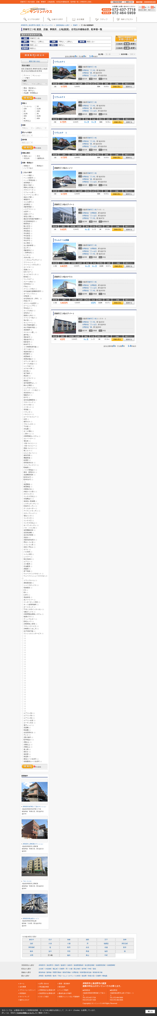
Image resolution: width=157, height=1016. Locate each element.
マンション (36, 75)
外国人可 (28, 301)
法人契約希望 (29, 245)
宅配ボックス (29, 612)
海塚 (68, 939)
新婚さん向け (29, 315)
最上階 (27, 749)
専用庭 (27, 409)
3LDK (39, 116)
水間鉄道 (85, 70)
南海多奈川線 (97, 972)
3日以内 (26, 158)
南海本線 (42, 972)
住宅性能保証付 (30, 221)
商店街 (27, 376)
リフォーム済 (29, 192)
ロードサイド (29, 378)
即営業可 (28, 354)
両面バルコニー (30, 448)
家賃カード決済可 (31, 759)
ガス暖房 (28, 564)
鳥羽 (68, 947)
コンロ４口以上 (30, 523)
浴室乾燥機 (29, 532)
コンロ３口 (29, 520)
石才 (50, 939)
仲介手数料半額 (30, 327)
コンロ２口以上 (30, 496)
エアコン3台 (29, 715)
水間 (31, 955)
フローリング (29, 402)
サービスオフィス (31, 274)
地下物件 (28, 373)
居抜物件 (28, 330)
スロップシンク (30, 513)
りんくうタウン (68, 976)
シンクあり (29, 366)
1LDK (39, 109)
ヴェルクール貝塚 (61, 240)
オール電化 (29, 431)
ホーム (22, 983)
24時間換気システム (32, 436)
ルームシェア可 (30, 306)
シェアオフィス (30, 388)
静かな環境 (29, 385)
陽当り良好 (29, 185)
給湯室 (27, 460)
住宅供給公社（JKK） (33, 298)
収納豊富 (28, 588)
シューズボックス (31, 585)
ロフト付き (29, 405)
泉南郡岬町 (111, 965)
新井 (124, 947)
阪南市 (63, 965)
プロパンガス (29, 424)
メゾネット (29, 407)
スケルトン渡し (30, 332)
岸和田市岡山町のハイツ (31, 918)
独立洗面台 (29, 559)
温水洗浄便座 (29, 535)
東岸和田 (48, 976)
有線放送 (28, 597)
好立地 (27, 371)
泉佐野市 (50, 965)
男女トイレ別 (29, 542)
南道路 (27, 756)
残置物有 (28, 356)
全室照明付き (29, 732)
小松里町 (48, 969)
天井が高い (29, 257)
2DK (38, 111)
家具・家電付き (30, 472)
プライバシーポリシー (28, 990)
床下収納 (28, 571)
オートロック (29, 607)
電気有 (27, 441)
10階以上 (28, 744)
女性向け (28, 313)
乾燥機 (27, 730)
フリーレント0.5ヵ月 (32, 265)
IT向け (27, 286)
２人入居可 (29, 202)
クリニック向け (30, 289)
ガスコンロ (29, 494)
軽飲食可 (28, 342)
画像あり (27, 166)
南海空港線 (67, 972)
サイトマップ (24, 997)
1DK (25, 109)
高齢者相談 (29, 207)
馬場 (87, 951)
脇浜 (68, 955)
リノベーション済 (31, 195)
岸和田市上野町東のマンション (33, 844)
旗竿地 (27, 335)
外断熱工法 (29, 489)
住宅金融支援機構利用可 (33, 291)
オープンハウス (30, 294)
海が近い (28, 320)
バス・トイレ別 (30, 528)
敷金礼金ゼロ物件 (65, 993)
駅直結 (27, 277)
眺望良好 (28, 224)
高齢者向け (29, 250)
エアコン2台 (29, 713)
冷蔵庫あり (29, 499)
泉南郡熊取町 (78, 965)
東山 (87, 955)
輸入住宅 (28, 226)
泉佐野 (84, 976)
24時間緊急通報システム (33, 614)
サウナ (27, 549)
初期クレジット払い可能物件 (69, 997)
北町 (31, 943)
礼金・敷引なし (29, 90)
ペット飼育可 (29, 178)
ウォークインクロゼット (33, 574)
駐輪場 (27, 467)
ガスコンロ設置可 (31, 303)
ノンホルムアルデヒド (33, 260)
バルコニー (29, 414)
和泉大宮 (91, 976)
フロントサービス (31, 626)
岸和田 (41, 976)
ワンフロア (29, 279)
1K (38, 106)
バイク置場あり (30, 470)
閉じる (150, 1011)
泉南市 (69, 965)
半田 (68, 951)
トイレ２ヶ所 (29, 545)
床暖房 (27, 569)
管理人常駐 (29, 216)
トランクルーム (30, 580)
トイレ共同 (29, 554)
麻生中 (31, 939)
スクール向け (29, 282)
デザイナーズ (29, 190)
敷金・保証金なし (30, 88)
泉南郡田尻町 (101, 965)
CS (26, 590)
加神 (124, 939)
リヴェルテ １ (60, 133)
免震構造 (28, 484)
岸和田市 (42, 965)
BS (26, 592)
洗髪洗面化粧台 (30, 540)
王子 (106, 939)
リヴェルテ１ (59, 62)
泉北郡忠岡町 (89, 965)
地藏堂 (106, 943)
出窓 (26, 419)
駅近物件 (62, 987)
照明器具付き (29, 463)
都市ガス (28, 422)
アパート (27, 75)
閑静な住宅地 (29, 187)
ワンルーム (28, 106)
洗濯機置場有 (29, 475)
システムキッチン (31, 504)
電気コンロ (29, 516)
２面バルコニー (30, 443)
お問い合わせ (44, 983)
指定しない (28, 156)
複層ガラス (29, 617)
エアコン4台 (29, 718)
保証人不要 (29, 197)
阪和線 (49, 972)
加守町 (84, 969)
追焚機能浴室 (29, 530)
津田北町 (125, 943)
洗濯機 (27, 727)
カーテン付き (29, 723)
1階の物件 (28, 737)
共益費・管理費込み (31, 93)
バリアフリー (29, 209)
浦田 (87, 939)
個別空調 (28, 455)
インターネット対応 (32, 602)
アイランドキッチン (32, 511)
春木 (54, 976)
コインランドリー (31, 465)
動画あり (40, 166)
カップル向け (29, 311)
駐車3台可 (28, 479)
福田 (106, 951)
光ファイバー (29, 600)
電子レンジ (29, 725)
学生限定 (28, 233)
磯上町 (55, 969)
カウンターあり (30, 361)
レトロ (27, 255)
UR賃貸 (27, 296)
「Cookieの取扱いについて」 (25, 1013)
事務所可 (28, 199)
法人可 (27, 248)
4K (25, 118)
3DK (25, 116)
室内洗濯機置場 (30, 400)
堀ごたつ (28, 450)
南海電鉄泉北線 (85, 972)
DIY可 (27, 397)
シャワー (28, 557)
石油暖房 (28, 566)
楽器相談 (28, 183)
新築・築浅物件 (64, 983)
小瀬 (68, 943)
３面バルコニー (30, 446)
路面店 (27, 380)
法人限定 (28, 243)
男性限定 (28, 231)
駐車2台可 (28, 477)
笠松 (94, 969)
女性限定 (28, 204)
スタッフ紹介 (44, 997)
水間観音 (93, 213)
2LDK (26, 114)
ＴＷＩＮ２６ (27, 881)
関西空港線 (57, 972)
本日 (38, 156)
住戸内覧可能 (29, 631)
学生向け (28, 308)
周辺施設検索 (44, 987)
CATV (27, 595)
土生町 (41, 969)
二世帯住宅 (29, 253)
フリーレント (29, 262)
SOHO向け (29, 284)
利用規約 (23, 993)
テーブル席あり (30, 364)
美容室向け (29, 393)
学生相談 (28, 238)
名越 (106, 947)
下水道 (27, 426)
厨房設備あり (29, 359)
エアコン (28, 561)
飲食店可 (28, 228)
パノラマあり (28, 168)
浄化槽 (27, 429)
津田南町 (31, 947)
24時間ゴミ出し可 (31, 629)
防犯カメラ (29, 621)
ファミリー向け (30, 318)
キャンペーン (29, 323)
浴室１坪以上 (29, 547)
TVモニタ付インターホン (34, 609)
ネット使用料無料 (31, 604)
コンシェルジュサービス (33, 633)
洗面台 (27, 537)
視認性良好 (29, 352)
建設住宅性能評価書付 (33, 219)
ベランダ (28, 412)
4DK (38, 118)
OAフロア (28, 272)
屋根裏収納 (29, 583)
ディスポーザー (30, 508)
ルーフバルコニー (31, 417)
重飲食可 (28, 337)
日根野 (61, 969)
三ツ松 (94, 67)
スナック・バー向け (32, 390)
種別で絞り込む (34, 61)
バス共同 (28, 552)
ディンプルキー (30, 619)
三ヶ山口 (93, 75)
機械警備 (28, 458)
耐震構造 (28, 487)
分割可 (27, 211)
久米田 (77, 976)
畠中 (50, 951)
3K (38, 114)
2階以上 (27, 742)
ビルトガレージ (30, 453)
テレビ (27, 735)
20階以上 (28, 747)
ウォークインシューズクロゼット (35, 577)
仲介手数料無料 (30, 325)
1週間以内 (40, 158)
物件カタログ (24, 1000)
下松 (59, 976)
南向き (27, 752)
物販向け (28, 395)
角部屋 (27, 754)
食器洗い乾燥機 (30, 501)
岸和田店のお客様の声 (47, 990)
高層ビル (28, 270)
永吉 (87, 947)
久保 (50, 943)
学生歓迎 (28, 236)
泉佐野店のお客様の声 (47, 993)
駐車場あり (29, 740)
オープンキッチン (31, 525)
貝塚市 (89, 67)
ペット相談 (29, 175)
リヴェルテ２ (59, 97)
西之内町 (77, 969)
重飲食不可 (29, 339)
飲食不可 (28, 344)
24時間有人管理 (30, 624)
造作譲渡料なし (30, 383)
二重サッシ (29, 434)
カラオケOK (29, 368)
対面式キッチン (30, 506)
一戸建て (27, 78)
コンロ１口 (29, 518)
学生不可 (28, 240)
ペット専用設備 (30, 180)
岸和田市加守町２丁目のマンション (34, 806)
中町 (106, 955)
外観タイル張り (30, 491)
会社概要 (23, 987)
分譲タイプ (29, 214)
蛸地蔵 (104, 976)
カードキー (29, 267)
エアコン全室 (29, 720)
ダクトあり (29, 349)
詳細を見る (116, 86)
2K (25, 111)
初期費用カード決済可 (33, 761)
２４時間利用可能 (31, 347)
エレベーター (29, 438)
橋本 (31, 951)
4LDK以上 (27, 121)
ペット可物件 (63, 990)
